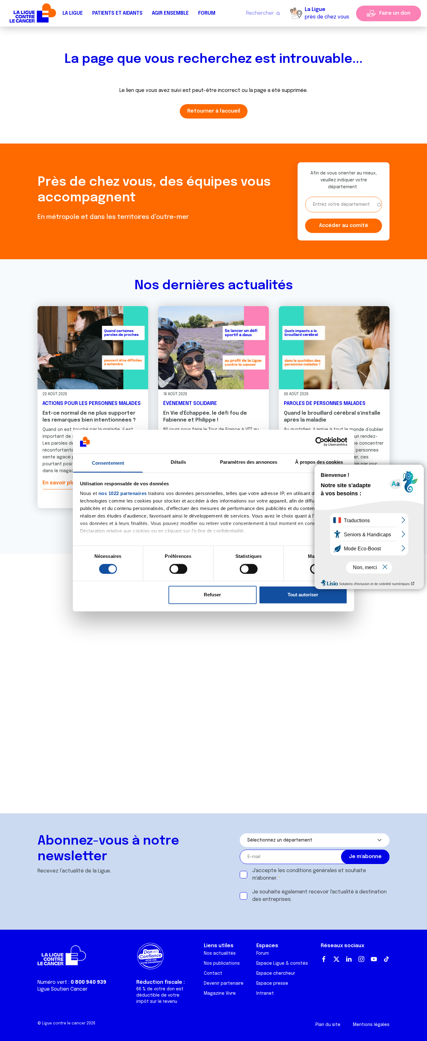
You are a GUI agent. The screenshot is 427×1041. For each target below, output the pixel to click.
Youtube (374, 959)
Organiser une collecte (60, 692)
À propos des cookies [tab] (319, 462)
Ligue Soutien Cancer (63, 989)
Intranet (265, 993)
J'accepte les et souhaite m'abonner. (309, 874)
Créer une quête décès (60, 666)
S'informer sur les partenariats (60, 744)
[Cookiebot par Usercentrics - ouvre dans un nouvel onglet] (320, 441)
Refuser (212, 595)
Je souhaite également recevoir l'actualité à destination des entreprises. (319, 895)
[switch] (178, 569)
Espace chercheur (275, 973)
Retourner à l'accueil (213, 111)
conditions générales (311, 870)
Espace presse (272, 983)
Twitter (336, 959)
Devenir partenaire (224, 983)
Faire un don (394, 13)
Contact (213, 973)
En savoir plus (60, 483)
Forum (206, 13)
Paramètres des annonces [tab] (248, 462)
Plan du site (327, 1025)
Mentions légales (371, 1025)
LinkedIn (349, 959)
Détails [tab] (178, 462)
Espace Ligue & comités (282, 963)
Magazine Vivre (220, 993)
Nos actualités (220, 953)
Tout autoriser (303, 595)
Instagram (361, 959)
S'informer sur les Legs (60, 718)
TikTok (386, 959)
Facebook (324, 959)
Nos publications (222, 963)
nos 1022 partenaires (122, 493)
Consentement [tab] (108, 463)
